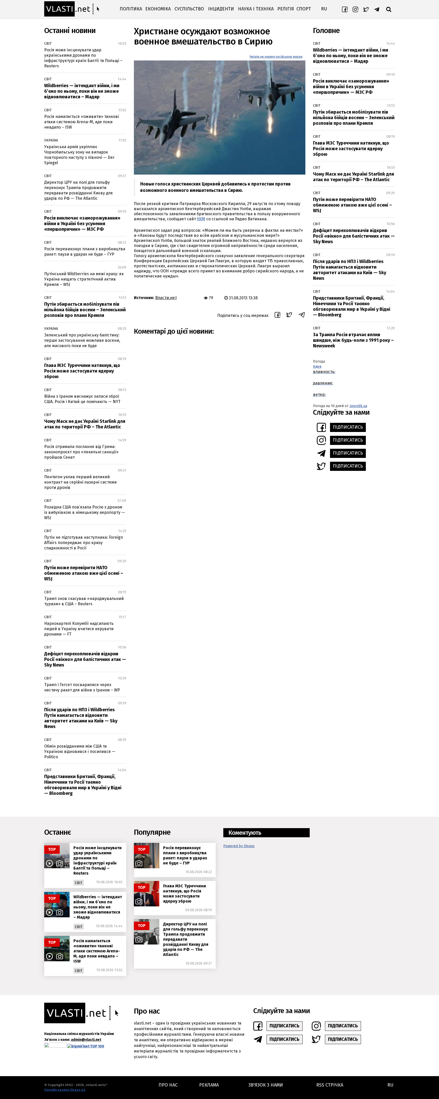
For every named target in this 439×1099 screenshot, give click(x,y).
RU (324, 9)
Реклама (209, 1085)
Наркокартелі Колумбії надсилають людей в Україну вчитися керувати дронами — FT (79, 629)
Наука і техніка (256, 9)
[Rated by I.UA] (55, 1046)
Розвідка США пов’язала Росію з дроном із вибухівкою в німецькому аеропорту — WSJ (84, 512)
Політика (131, 9)
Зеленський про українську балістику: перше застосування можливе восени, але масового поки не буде (82, 340)
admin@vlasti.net (86, 1040)
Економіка (158, 9)
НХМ (201, 218)
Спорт (303, 9)
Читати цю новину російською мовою (276, 56)
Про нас (168, 1085)
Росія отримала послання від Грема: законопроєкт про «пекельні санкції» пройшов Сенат (81, 452)
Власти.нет (166, 297)
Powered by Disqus (239, 846)
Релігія (285, 9)
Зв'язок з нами (265, 1085)
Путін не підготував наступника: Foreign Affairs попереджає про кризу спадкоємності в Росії (83, 542)
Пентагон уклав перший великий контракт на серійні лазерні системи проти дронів (80, 482)
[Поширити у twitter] (289, 315)
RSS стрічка (329, 1085)
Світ (48, 43)
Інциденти (221, 9)
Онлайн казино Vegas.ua (64, 1090)
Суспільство (189, 9)
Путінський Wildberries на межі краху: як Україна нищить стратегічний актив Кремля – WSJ (84, 279)
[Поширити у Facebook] (277, 315)
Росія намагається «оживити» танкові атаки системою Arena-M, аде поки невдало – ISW (81, 122)
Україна (51, 140)
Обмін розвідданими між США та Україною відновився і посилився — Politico (79, 751)
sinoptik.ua (358, 406)
